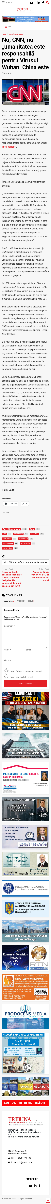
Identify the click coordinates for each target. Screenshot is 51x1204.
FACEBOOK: (21, 601)
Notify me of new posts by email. (18, 677)
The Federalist (9, 146)
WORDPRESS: (9, 601)
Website (7, 660)
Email (29, 650)
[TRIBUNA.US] (25, 11)
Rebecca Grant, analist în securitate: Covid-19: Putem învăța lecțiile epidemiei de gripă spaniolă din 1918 (12, 579)
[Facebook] (43, 2)
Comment (9, 626)
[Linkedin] (39, 2)
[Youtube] (31, 2)
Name (7, 650)
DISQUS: (31, 601)
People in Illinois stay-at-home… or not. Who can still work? (40, 576)
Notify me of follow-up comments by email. (23, 671)
